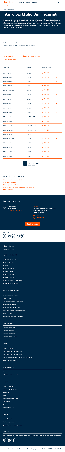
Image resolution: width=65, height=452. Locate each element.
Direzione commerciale (10, 389)
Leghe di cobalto (8, 262)
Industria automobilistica (10, 295)
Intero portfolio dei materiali (11, 283)
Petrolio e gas (7, 298)
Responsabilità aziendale (10, 398)
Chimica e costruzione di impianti (13, 301)
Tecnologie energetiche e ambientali (14, 310)
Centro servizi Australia (10, 336)
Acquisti (5, 414)
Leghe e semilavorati (9, 9)
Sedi (4, 404)
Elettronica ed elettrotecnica (11, 307)
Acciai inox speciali (8, 268)
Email (37, 216)
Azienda (34, 3)
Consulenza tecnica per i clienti (13, 180)
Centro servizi (8, 323)
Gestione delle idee (8, 407)
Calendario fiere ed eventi (10, 375)
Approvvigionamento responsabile (13, 425)
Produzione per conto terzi (10, 360)
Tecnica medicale (8, 313)
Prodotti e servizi (24, 3)
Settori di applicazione (11, 290)
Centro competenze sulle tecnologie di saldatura (17, 357)
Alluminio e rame (8, 271)
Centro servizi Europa (9, 327)
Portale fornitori (7, 419)
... (37, 163)
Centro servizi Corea (9, 333)
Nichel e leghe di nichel (10, 259)
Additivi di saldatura (8, 277)
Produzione (6, 392)
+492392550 (40, 218)
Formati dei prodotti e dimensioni (13, 280)
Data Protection (21, 449)
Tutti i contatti (32, 224)
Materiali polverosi (8, 274)
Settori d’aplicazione (10, 182)
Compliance (6, 401)
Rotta (37, 206)
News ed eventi (8, 367)
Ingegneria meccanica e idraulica (13, 316)
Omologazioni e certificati (11, 184)
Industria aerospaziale (9, 304)
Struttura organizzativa (9, 422)
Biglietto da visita (16, 210)
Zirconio (5, 265)
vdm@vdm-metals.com (54, 435)
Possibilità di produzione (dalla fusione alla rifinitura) (19, 187)
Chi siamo (6, 382)
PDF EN (46, 73)
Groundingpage (31, 449)
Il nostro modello (8, 386)
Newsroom (6, 372)
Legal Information (8, 449)
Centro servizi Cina (8, 330)
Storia (4, 395)
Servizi (5, 344)
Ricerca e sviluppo (9, 189)
